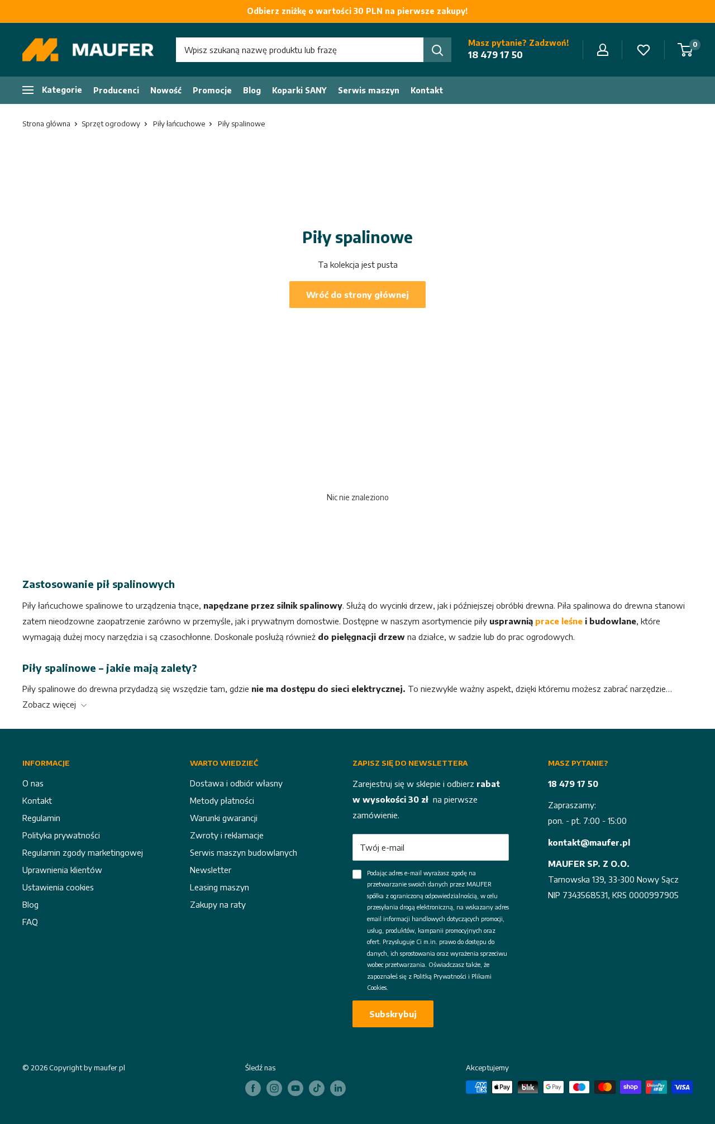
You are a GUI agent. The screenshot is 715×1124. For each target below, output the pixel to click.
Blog (252, 90)
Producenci (116, 90)
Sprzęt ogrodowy (111, 123)
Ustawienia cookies (58, 887)
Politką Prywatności (439, 976)
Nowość (166, 90)
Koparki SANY (299, 90)
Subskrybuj (393, 1014)
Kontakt (427, 90)
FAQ (30, 922)
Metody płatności (222, 800)
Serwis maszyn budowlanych (243, 852)
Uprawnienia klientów (62, 870)
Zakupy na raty (218, 904)
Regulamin (41, 818)
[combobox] (299, 49)
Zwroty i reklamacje (227, 835)
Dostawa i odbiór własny (236, 783)
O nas (33, 783)
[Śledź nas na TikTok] (317, 1088)
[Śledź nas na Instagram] (274, 1088)
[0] (686, 49)
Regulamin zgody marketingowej (82, 852)
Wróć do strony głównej (357, 295)
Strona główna (46, 123)
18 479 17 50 (495, 54)
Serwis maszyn (368, 90)
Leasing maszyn (219, 887)
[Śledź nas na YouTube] (295, 1088)
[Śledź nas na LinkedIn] (338, 1088)
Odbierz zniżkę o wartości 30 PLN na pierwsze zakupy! (357, 11)
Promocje (212, 90)
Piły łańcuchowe (179, 123)
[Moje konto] (602, 50)
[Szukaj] (437, 49)
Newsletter (210, 870)
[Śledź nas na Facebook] (253, 1088)
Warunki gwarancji (224, 818)
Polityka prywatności (61, 835)
